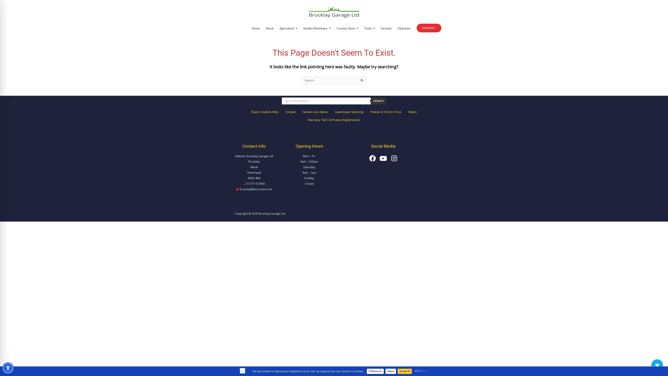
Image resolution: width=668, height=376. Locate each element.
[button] (288, 28)
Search (378, 101)
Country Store (346, 28)
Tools (368, 28)
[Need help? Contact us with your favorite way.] (657, 365)
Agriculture (287, 28)
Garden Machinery (315, 28)
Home (256, 28)
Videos (412, 112)
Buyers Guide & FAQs (265, 112)
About (270, 28)
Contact (291, 112)
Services (386, 28)
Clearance (403, 28)
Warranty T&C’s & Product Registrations (334, 120)
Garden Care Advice (315, 112)
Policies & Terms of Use (385, 112)
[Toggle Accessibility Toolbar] (8, 368)
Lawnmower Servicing (349, 112)
